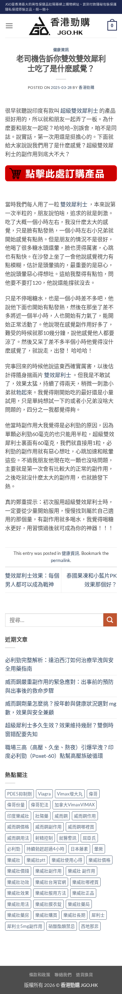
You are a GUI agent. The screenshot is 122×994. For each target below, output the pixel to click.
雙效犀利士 (73, 204)
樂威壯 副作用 (81, 871)
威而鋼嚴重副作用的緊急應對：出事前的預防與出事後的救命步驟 (59, 686)
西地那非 (90, 926)
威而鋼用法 (18, 838)
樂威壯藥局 (79, 904)
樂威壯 (13, 860)
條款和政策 (39, 974)
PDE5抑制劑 (19, 793)
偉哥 (93, 793)
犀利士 (98, 915)
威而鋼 (61, 816)
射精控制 (44, 838)
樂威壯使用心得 (67, 860)
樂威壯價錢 (18, 871)
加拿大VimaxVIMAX (75, 804)
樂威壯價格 (99, 860)
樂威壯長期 (74, 915)
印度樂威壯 (18, 816)
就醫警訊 (68, 838)
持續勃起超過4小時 (45, 848)
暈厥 (98, 848)
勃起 (21, 392)
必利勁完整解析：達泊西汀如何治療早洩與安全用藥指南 (59, 664)
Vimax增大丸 (70, 793)
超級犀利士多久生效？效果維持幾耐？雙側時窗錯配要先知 (59, 729)
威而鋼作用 (85, 816)
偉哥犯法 (39, 804)
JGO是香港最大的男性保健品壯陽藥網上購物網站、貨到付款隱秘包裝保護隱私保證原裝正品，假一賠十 (61, 6)
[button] (9, 25)
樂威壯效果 (18, 893)
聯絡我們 (63, 974)
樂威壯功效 (18, 882)
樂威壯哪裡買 (85, 882)
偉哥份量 (16, 804)
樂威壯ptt (35, 860)
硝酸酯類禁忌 (61, 926)
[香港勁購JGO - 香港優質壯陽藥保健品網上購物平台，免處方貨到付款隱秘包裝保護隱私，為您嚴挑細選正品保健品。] (61, 26)
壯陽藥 (41, 816)
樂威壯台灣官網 (50, 882)
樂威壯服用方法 (50, 893)
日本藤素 (79, 848)
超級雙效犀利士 (79, 110)
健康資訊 (61, 50)
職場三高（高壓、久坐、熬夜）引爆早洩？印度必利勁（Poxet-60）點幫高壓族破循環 (59, 751)
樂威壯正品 (83, 893)
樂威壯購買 (46, 915)
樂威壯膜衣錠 (48, 904)
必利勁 (13, 848)
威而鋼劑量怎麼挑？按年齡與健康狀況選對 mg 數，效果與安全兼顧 (60, 707)
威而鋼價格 (18, 826)
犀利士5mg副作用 (24, 926)
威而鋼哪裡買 (81, 826)
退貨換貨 (84, 974)
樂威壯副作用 (48, 871)
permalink (60, 560)
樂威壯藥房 (18, 915)
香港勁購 (86, 87)
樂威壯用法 (18, 904)
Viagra (44, 793)
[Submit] (110, 619)
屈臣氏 (89, 838)
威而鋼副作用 (48, 826)
